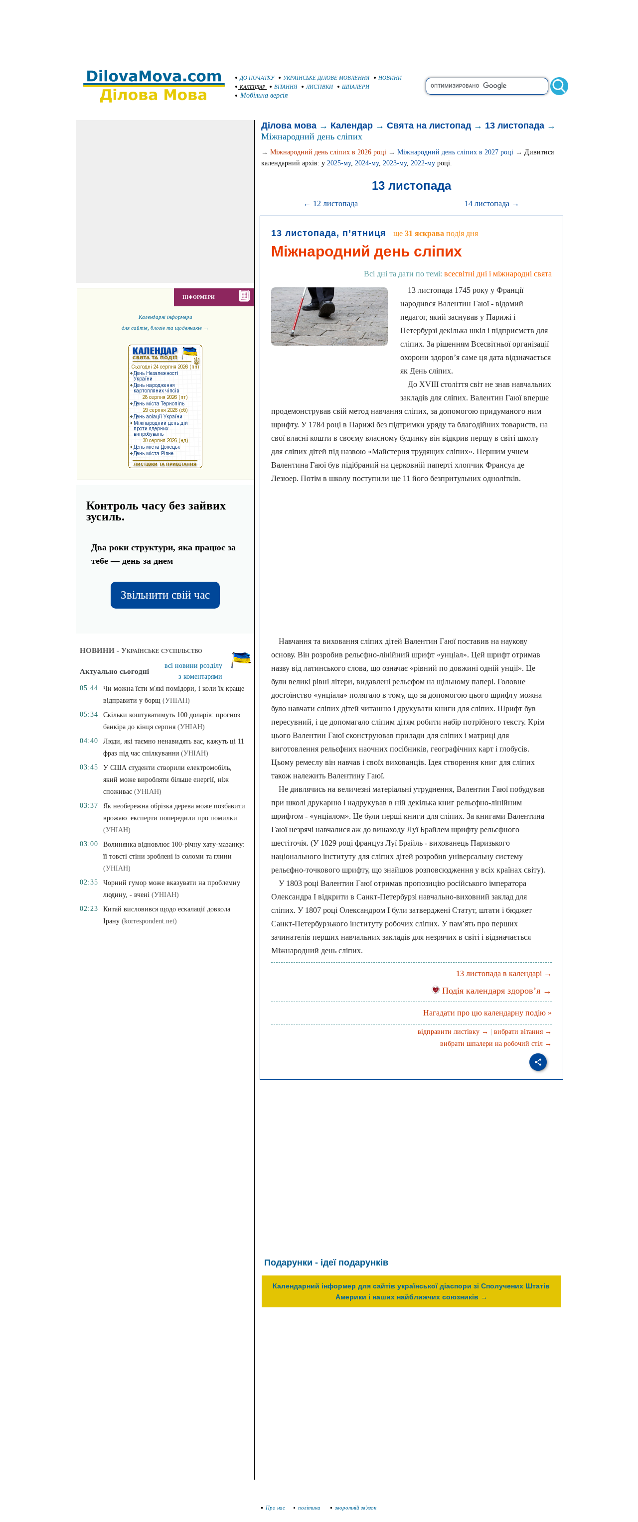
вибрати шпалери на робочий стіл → (496, 1043)
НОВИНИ (390, 78)
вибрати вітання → (523, 1031)
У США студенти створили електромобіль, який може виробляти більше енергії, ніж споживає (167, 779)
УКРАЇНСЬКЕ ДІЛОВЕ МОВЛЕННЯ (326, 78)
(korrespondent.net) (149, 921)
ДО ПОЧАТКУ (257, 78)
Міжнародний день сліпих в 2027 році (455, 152)
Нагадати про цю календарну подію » (487, 1013)
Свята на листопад (429, 125)
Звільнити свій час (165, 595)
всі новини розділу (193, 665)
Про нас (275, 1508)
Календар (351, 125)
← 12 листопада (330, 203)
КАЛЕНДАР (252, 87)
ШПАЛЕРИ (355, 87)
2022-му (423, 163)
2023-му (395, 163)
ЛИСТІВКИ (319, 87)
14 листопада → (492, 203)
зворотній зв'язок (355, 1508)
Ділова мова (289, 125)
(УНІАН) (176, 700)
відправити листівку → (453, 1031)
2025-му (339, 163)
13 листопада (514, 125)
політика (310, 1508)
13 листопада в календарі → (504, 973)
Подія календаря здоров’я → (496, 991)
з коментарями (200, 676)
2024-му (367, 163)
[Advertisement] (319, 30)
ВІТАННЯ (286, 87)
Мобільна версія (264, 95)
